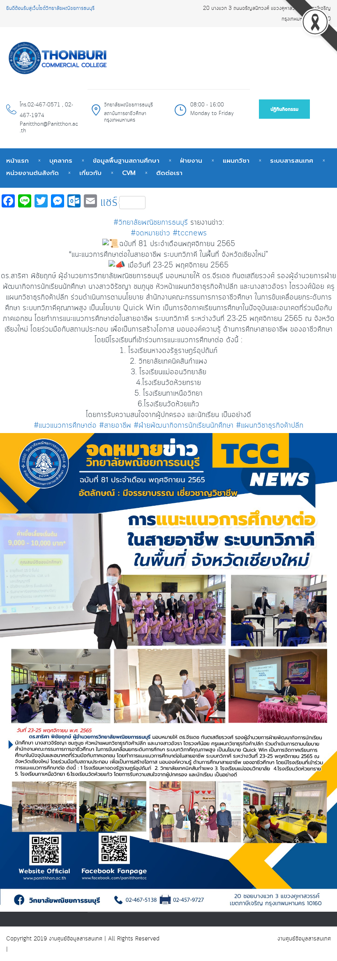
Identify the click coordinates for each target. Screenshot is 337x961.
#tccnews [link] (190, 233)
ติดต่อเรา (169, 172)
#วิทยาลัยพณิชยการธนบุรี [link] (150, 222)
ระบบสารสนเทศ (291, 160)
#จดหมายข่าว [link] (150, 233)
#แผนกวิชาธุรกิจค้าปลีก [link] (269, 425)
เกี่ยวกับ (90, 172)
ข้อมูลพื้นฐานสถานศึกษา (126, 160)
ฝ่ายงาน (191, 160)
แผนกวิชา (236, 160)
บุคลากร (60, 160)
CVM (129, 172)
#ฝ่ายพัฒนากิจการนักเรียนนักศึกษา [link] (183, 425)
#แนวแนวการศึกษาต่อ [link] (65, 425)
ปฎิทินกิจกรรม (284, 109)
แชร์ (109, 202)
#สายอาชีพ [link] (115, 425)
